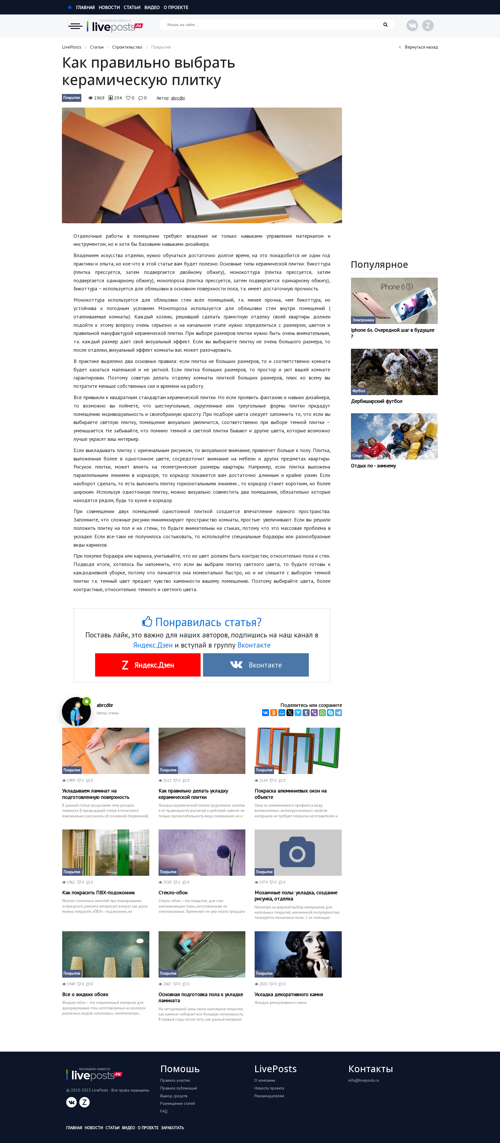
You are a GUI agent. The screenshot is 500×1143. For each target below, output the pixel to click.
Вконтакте (254, 645)
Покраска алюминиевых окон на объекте (291, 794)
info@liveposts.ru (363, 1080)
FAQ (164, 1111)
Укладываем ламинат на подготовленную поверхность (95, 794)
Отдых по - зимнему (373, 465)
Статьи (132, 7)
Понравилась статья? (207, 621)
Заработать (172, 1127)
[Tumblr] (306, 712)
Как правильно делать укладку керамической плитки (193, 794)
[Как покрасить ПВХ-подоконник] (105, 852)
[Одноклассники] (273, 712)
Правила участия (175, 1080)
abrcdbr (178, 98)
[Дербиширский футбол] (394, 372)
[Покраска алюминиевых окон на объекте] (298, 751)
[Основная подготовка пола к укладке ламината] (202, 954)
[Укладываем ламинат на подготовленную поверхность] (105, 751)
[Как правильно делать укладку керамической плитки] (202, 751)
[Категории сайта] (75, 26)
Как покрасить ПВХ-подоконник (98, 892)
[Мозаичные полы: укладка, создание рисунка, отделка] (298, 852)
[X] (289, 712)
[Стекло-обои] (202, 852)
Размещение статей (177, 1103)
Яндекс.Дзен (153, 645)
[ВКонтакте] (265, 712)
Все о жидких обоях (85, 994)
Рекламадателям (269, 1095)
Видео (152, 7)
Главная (85, 7)
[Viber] (314, 712)
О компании (264, 1080)
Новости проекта (269, 1088)
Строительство (127, 47)
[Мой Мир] (281, 712)
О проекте (176, 7)
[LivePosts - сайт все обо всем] (115, 26)
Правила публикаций (178, 1088)
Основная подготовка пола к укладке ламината (201, 997)
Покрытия (71, 97)
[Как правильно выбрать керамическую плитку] (202, 165)
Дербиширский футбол (376, 401)
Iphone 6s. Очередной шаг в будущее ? (392, 333)
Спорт (357, 455)
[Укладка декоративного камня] (298, 954)
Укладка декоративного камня (289, 994)
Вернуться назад (421, 47)
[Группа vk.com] (412, 25)
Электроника (363, 320)
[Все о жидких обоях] (105, 954)
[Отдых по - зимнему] (394, 436)
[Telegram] (338, 712)
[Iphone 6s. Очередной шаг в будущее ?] (394, 301)
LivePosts (71, 47)
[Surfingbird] (298, 712)
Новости (109, 7)
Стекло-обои (173, 892)
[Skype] (330, 712)
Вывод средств (174, 1095)
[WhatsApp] (322, 712)
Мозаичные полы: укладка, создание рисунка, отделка (296, 895)
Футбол (358, 390)
